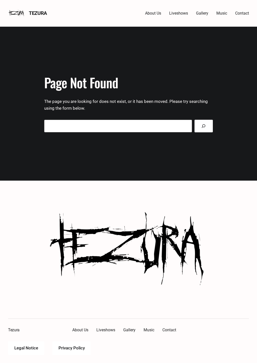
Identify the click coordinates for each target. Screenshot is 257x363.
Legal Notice (26, 347)
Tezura (38, 13)
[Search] (204, 126)
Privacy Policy (71, 347)
